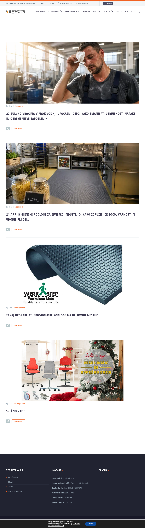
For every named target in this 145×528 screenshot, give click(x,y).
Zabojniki (97, 11)
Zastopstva (40, 11)
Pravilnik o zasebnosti (56, 526)
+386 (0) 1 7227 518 (47, 3)
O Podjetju (129, 11)
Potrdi (91, 524)
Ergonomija (19, 106)
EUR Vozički (109, 11)
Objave (119, 11)
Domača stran (13, 477)
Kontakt (10, 487)
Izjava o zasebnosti (15, 491)
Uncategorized (19, 308)
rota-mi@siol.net (83, 3)
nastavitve (76, 524)
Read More (18, 129)
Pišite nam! (108, 3)
